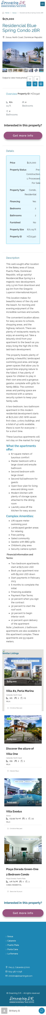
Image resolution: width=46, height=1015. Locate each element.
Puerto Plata (13, 945)
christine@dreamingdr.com (20, 976)
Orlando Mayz (14, 771)
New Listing (24, 661)
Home (7, 13)
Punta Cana (12, 949)
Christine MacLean (16, 708)
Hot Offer (35, 781)
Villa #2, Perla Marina (20, 690)
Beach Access (34, 661)
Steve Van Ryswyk (16, 891)
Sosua (14, 13)
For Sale (15, 661)
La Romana (12, 954)
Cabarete (11, 941)
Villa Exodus (14, 811)
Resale (27, 781)
